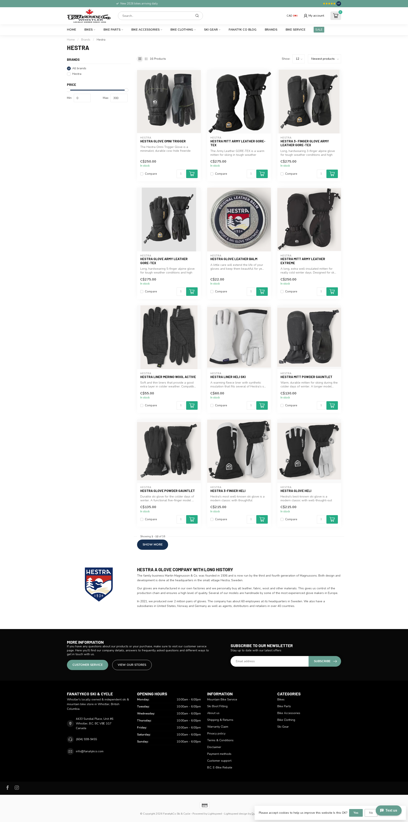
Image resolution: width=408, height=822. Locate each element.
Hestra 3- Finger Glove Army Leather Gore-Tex (304, 143)
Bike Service (295, 30)
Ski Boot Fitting (217, 706)
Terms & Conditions (220, 740)
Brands (271, 30)
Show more (153, 545)
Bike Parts (111, 30)
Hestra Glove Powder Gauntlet (167, 491)
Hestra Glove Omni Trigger (163, 141)
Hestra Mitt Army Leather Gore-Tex (237, 143)
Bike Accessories (145, 30)
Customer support (219, 761)
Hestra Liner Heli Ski (228, 377)
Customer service (87, 665)
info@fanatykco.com (89, 751)
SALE (319, 30)
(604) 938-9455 (86, 739)
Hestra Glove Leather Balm (233, 259)
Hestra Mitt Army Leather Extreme (302, 261)
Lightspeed (215, 813)
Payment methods (219, 754)
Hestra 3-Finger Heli (227, 491)
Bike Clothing (181, 30)
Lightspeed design (235, 813)
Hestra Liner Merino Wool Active (168, 377)
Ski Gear (211, 30)
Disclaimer (214, 747)
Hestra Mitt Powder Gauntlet (306, 377)
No (371, 813)
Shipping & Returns (220, 720)
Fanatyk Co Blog (242, 30)
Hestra (101, 40)
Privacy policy (216, 733)
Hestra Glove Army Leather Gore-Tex (164, 261)
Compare (151, 173)
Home (71, 30)
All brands (79, 68)
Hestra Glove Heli (295, 491)
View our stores (132, 665)
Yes (356, 813)
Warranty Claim (217, 727)
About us (213, 713)
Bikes (88, 30)
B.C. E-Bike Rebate (219, 767)
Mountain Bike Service (222, 699)
